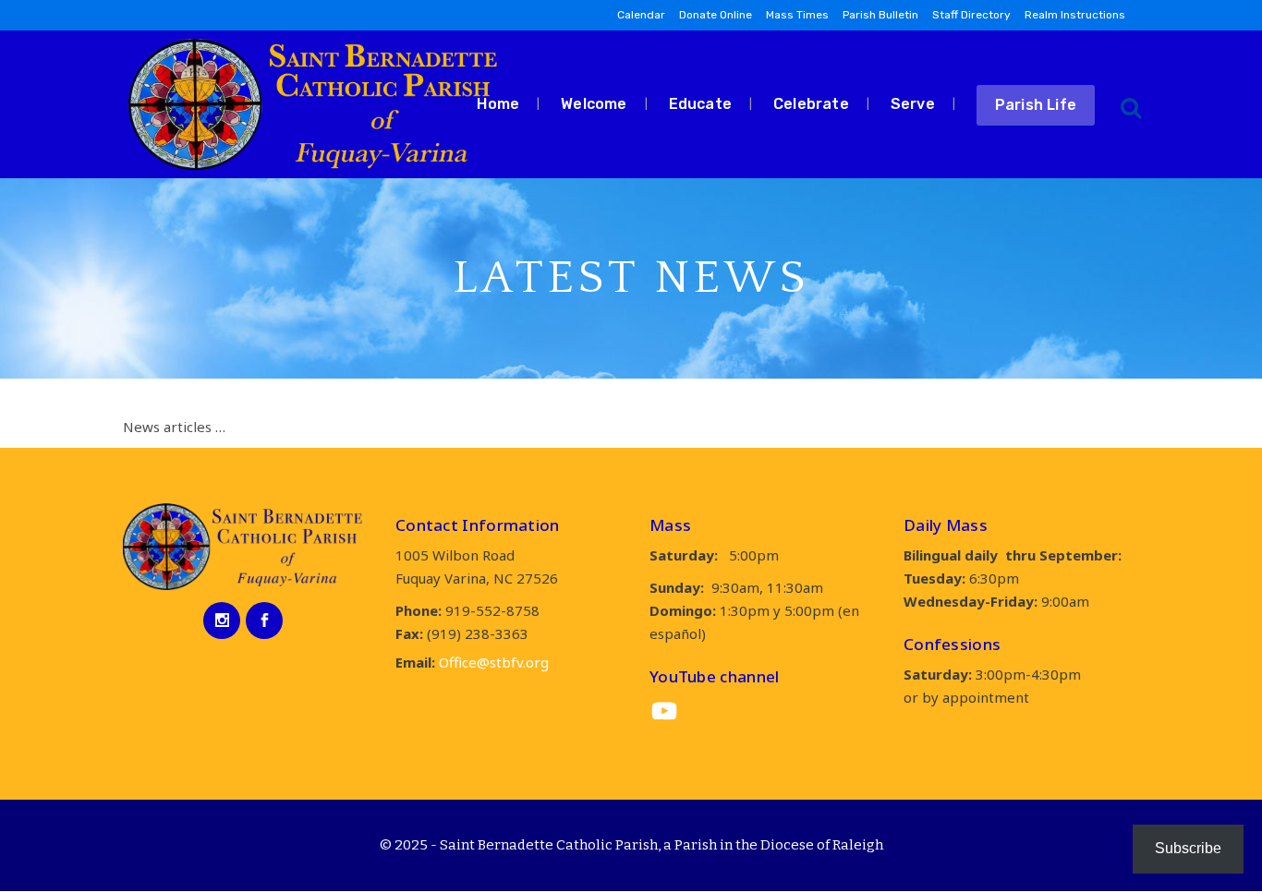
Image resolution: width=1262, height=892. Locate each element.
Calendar (641, 14)
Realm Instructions (1075, 14)
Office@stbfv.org (494, 662)
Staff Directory (971, 14)
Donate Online (715, 14)
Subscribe (1188, 848)
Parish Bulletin (880, 14)
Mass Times (797, 14)
